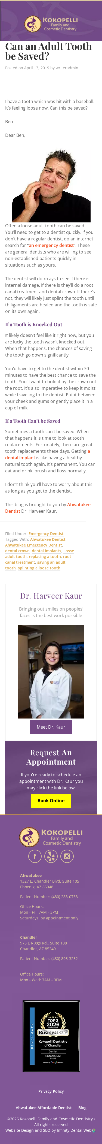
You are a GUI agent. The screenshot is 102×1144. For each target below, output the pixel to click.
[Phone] (90, 24)
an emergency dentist (51, 245)
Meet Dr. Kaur (51, 727)
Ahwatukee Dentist (48, 539)
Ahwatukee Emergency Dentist (33, 545)
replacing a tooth (45, 556)
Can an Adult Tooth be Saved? (48, 50)
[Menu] (11, 24)
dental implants (46, 550)
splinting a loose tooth (39, 568)
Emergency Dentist (46, 533)
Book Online (51, 801)
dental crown (17, 550)
